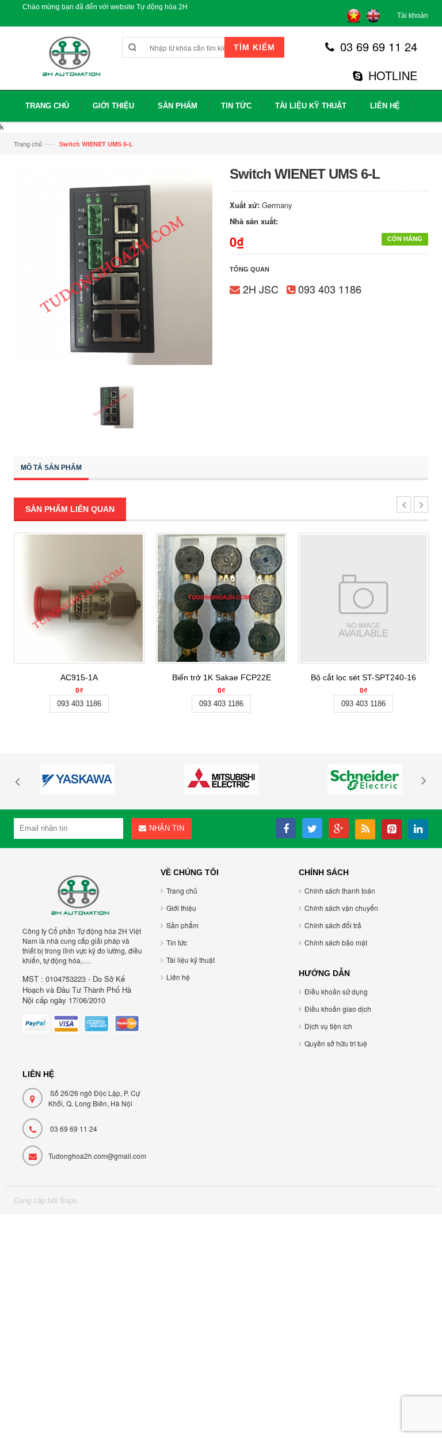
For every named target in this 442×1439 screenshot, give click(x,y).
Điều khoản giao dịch (337, 1009)
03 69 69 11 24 (378, 47)
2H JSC (261, 288)
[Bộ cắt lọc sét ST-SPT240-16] (363, 598)
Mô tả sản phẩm (51, 468)
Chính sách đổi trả (332, 925)
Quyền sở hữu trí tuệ (335, 1043)
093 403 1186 (329, 288)
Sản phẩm (182, 925)
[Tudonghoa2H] (70, 62)
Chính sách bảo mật (335, 942)
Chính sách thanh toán (339, 890)
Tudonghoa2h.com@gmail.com (97, 1156)
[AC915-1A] (79, 598)
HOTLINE (392, 75)
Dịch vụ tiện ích (328, 1026)
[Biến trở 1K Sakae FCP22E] (221, 598)
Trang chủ (28, 143)
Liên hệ (178, 977)
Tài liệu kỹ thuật (190, 960)
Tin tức (176, 942)
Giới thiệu (181, 908)
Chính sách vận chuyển (341, 908)
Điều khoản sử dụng (336, 991)
